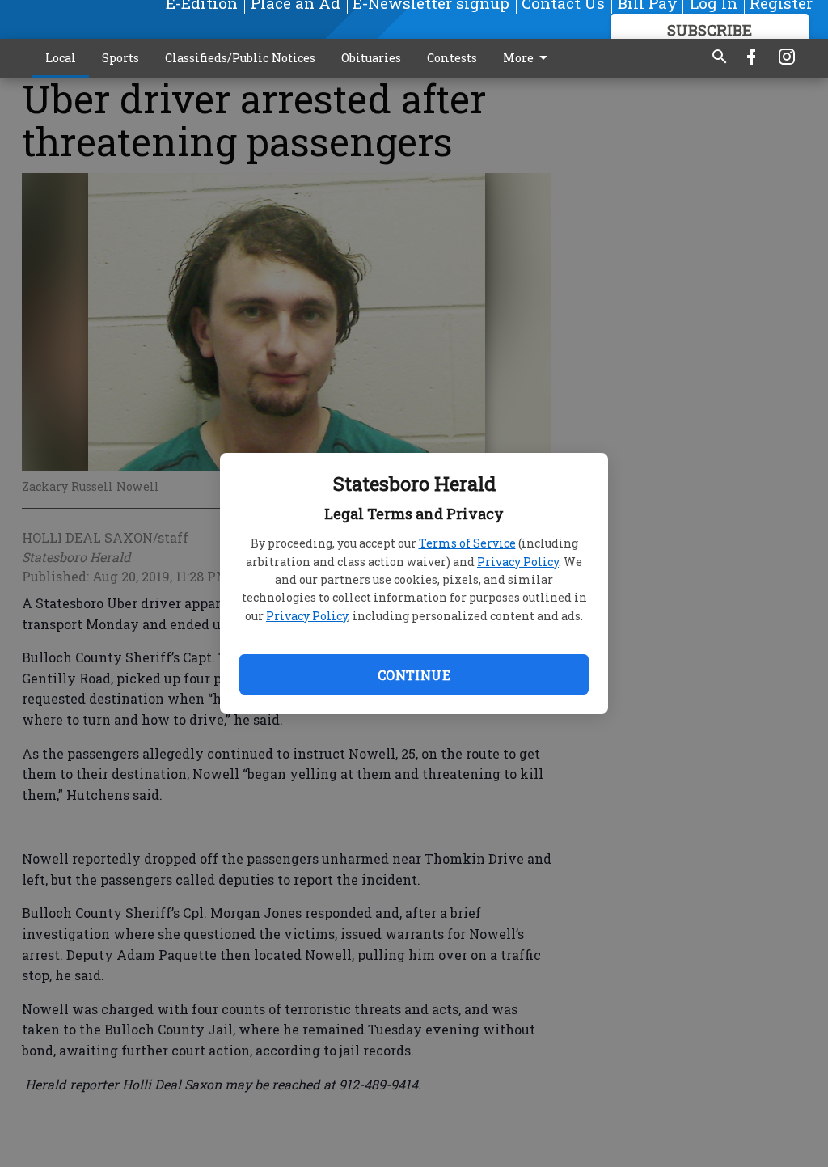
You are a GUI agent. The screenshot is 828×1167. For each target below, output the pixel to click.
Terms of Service (467, 543)
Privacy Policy (518, 561)
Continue (414, 674)
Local (60, 58)
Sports (120, 58)
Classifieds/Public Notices (240, 58)
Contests (452, 58)
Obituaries (371, 58)
